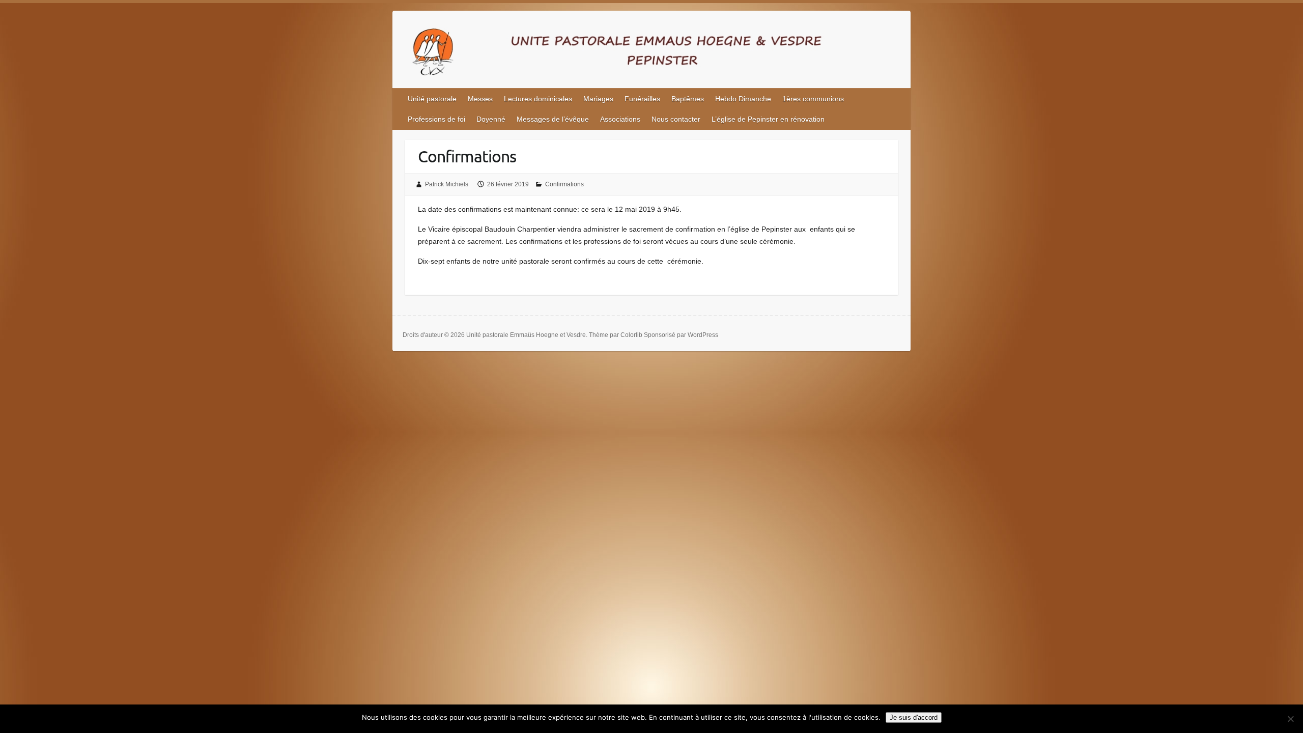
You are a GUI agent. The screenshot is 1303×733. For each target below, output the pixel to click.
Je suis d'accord (914, 717)
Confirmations (564, 184)
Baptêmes (687, 99)
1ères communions (813, 99)
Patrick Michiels (446, 184)
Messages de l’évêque (553, 119)
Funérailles (642, 99)
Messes (480, 99)
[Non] (1290, 719)
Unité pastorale (432, 99)
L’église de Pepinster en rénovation (768, 119)
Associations (620, 119)
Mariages (598, 99)
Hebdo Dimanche (743, 99)
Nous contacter (676, 119)
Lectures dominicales (538, 99)
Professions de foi (436, 119)
